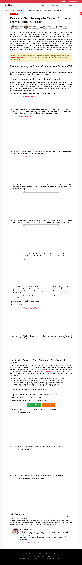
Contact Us (73, 1)
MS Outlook (14, 14)
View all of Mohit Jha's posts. (30, 543)
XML (54, 554)
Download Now (34, 405)
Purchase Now (48, 405)
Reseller (48, 554)
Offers (41, 5)
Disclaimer (30, 554)
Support (63, 1)
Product (55, 5)
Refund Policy (39, 554)
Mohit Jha (17, 28)
